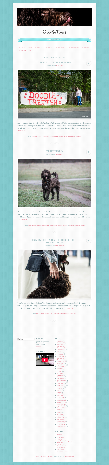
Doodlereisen (85, 47)
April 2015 (60, 414)
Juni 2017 (59, 370)
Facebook (59, 439)
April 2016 (60, 394)
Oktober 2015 (61, 404)
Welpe (79, 136)
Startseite (22, 47)
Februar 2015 (60, 418)
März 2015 (60, 416)
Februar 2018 (60, 356)
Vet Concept (60, 444)
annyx (37, 314)
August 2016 (60, 387)
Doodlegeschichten (61, 47)
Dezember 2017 (61, 360)
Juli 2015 (59, 409)
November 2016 (61, 382)
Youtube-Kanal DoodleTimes (61, 447)
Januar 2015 (60, 419)
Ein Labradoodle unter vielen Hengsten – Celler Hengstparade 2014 (54, 241)
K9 (50, 225)
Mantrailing (65, 225)
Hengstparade (60, 314)
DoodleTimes (54, 31)
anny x (59, 436)
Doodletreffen (38, 136)
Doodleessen (49, 47)
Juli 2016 (59, 389)
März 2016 (60, 396)
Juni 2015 (59, 411)
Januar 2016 (60, 399)
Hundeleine (46, 225)
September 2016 (61, 385)
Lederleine (60, 225)
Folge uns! (39, 346)
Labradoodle (64, 136)
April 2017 (60, 373)
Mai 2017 (59, 372)
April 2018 (60, 353)
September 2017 (61, 365)
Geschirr (52, 136)
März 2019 (60, 344)
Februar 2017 (60, 377)
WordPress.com (69, 456)
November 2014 (61, 423)
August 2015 (60, 407)
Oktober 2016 (61, 384)
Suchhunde (77, 225)
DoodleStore (22, 51)
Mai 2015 (59, 413)
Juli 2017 (59, 368)
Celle (41, 314)
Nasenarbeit (72, 225)
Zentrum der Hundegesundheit (62, 450)
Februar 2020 (61, 343)
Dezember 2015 (61, 401)
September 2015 (61, 406)
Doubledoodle (46, 136)
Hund (65, 314)
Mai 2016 (59, 392)
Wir (30, 51)
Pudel (76, 136)
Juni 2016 (59, 390)
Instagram (60, 443)
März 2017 (60, 375)
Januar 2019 (60, 346)
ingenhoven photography (64, 441)
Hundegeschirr (40, 225)
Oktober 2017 (61, 363)
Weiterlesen (22, 131)
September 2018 (61, 350)
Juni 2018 (59, 351)
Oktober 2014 (61, 425)
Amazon (59, 434)
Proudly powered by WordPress (44, 456)
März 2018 (60, 355)
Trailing (83, 225)
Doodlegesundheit (74, 47)
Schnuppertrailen (54, 151)
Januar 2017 (60, 379)
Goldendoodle (57, 136)
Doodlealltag (38, 47)
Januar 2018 (60, 358)
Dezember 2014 (61, 421)
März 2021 (60, 341)
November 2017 (61, 362)
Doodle (30, 47)
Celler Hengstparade (47, 314)
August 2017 (60, 367)
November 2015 (61, 402)
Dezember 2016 (61, 380)
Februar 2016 (60, 397)
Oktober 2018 (61, 348)
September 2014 (61, 426)
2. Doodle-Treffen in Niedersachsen (54, 62)
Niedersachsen (71, 136)
